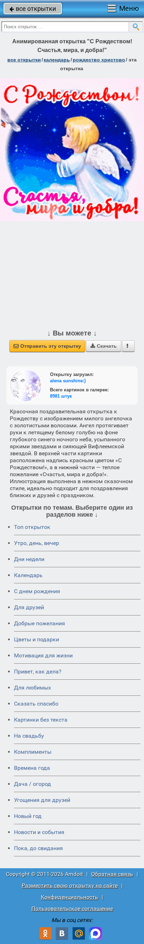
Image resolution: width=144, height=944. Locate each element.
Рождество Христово (99, 59)
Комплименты (32, 751)
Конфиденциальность (69, 897)
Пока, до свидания (38, 848)
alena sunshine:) (68, 380)
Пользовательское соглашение (72, 908)
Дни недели (29, 559)
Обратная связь (112, 874)
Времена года (32, 768)
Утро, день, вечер (36, 543)
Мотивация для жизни (43, 655)
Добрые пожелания (39, 623)
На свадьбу (29, 735)
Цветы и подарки (36, 639)
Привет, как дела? (38, 671)
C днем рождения (37, 591)
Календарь (57, 59)
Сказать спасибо (36, 703)
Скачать (104, 346)
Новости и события (39, 832)
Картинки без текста (40, 719)
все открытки (32, 8)
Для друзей (29, 607)
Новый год (28, 816)
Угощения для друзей (42, 800)
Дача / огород (32, 784)
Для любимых (32, 687)
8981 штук (61, 396)
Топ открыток (32, 527)
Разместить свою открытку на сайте (70, 885)
